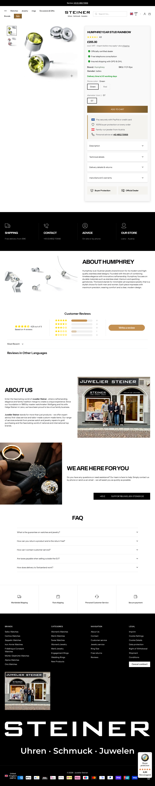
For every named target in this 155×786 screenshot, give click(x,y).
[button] (61, 320)
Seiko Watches (11, 631)
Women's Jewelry (59, 644)
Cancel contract (139, 664)
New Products (57, 661)
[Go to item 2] (12, 42)
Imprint (132, 631)
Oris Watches (11, 664)
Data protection (136, 644)
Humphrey (99, 67)
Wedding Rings (58, 657)
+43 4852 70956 (120, 134)
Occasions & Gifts (47, 11)
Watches (14, 11)
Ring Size (95, 648)
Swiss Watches (58, 640)
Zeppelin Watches (13, 640)
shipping (125, 46)
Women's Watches (59, 631)
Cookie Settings (136, 636)
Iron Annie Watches (14, 644)
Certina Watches (12, 636)
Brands (7, 16)
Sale (18, 16)
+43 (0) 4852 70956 (80, 3)
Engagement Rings (60, 653)
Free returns (96, 653)
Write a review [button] (127, 327)
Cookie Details (135, 640)
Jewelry (25, 11)
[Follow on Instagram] (148, 778)
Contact (94, 636)
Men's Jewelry (57, 648)
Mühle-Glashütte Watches (17, 655)
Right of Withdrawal (138, 648)
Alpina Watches (12, 660)
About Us (95, 631)
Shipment (133, 653)
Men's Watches (58, 636)
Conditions (134, 657)
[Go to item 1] (12, 31)
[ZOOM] (72, 76)
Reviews (94, 657)
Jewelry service (97, 644)
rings (34, 11)
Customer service (99, 640)
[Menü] (150, 754)
